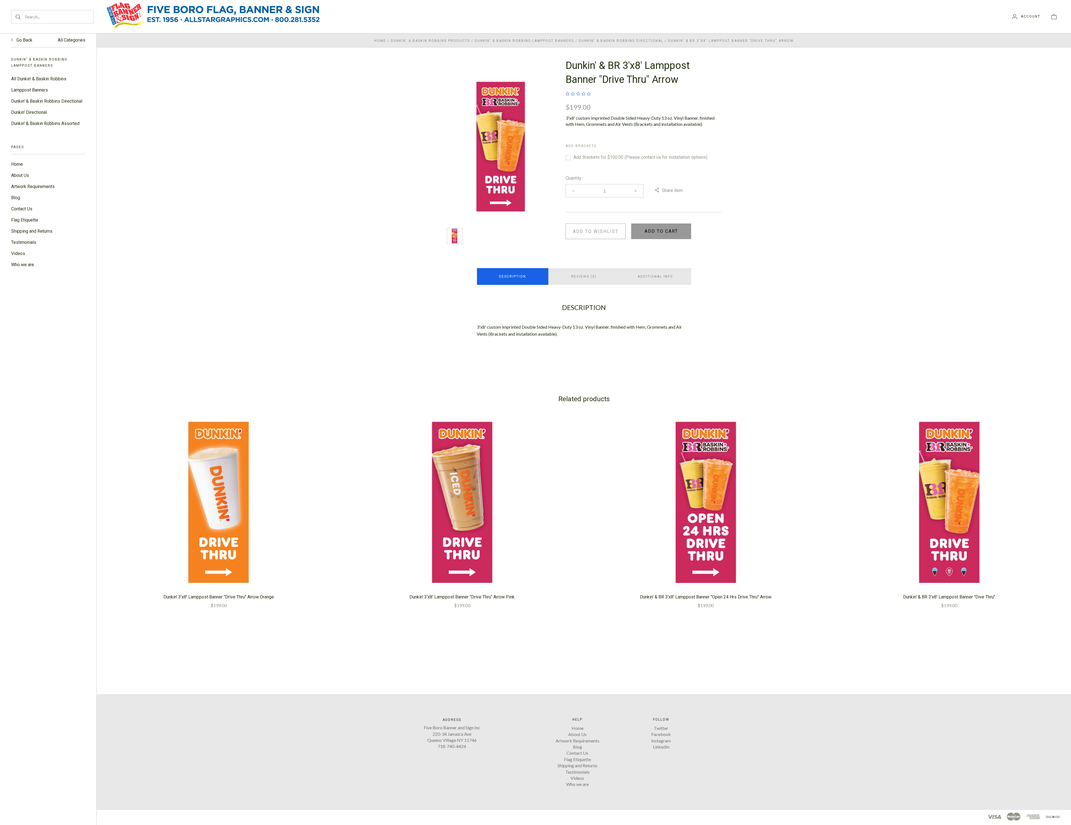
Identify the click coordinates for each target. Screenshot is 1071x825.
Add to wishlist (595, 231)
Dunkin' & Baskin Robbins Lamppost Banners (524, 41)
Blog (15, 197)
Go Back (23, 40)
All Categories (71, 40)
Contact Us (21, 208)
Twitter (661, 728)
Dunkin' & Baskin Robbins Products (430, 41)
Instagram (661, 740)
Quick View (218, 484)
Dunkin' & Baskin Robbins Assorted (45, 123)
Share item (672, 190)
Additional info (655, 276)
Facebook (661, 734)
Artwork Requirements (33, 186)
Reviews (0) (584, 276)
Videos (18, 253)
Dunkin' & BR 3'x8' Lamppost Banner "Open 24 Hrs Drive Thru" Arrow (705, 597)
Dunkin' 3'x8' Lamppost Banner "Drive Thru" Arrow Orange (218, 597)
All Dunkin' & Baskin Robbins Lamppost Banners (38, 84)
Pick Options (218, 502)
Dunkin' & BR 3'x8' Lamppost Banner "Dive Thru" (949, 597)
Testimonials (23, 242)
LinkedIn (661, 746)
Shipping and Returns (31, 231)
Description (512, 276)
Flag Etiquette (24, 220)
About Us (20, 175)
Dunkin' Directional (29, 112)
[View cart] (1053, 16)
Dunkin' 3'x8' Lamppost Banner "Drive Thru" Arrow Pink (462, 597)
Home (17, 164)
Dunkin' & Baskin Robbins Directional (46, 101)
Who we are (22, 264)
